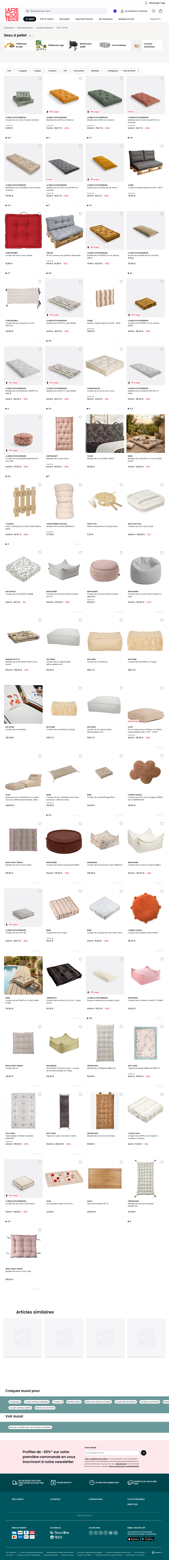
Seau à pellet (62, 27)
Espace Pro (155, 19)
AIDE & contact (18, 1499)
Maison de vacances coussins (98, 1402)
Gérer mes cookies (67, 1555)
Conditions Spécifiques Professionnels (118, 1552)
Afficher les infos (84, 1515)
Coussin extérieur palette (20, 1408)
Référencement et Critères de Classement (60, 1552)
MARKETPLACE (132, 1504)
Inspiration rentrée (84, 19)
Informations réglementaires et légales (89, 1552)
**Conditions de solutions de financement (109, 1555)
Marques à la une (126, 19)
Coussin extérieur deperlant (37, 1402)
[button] (161, 11)
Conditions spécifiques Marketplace (31, 1552)
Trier (9, 71)
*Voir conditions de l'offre (95, 1459)
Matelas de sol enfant (45, 1408)
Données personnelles (51, 1555)
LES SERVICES (55, 1499)
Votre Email (90, 1447)
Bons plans (65, 19)
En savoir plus (150, 1534)
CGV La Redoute (11, 1552)
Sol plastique (14, 1402)
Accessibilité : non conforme (135, 1555)
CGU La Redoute (139, 1552)
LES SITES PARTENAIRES (136, 1499)
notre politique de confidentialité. (124, 1466)
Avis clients (9, 1555)
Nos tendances (106, 19)
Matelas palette (74, 1402)
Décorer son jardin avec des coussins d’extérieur (30, 1427)
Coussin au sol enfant (149, 1402)
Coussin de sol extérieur (125, 1402)
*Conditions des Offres (84, 1555)
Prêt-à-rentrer (47, 19)
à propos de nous (95, 1499)
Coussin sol (58, 1402)
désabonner (121, 1464)
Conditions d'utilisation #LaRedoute (28, 1555)
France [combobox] (158, 1552)
